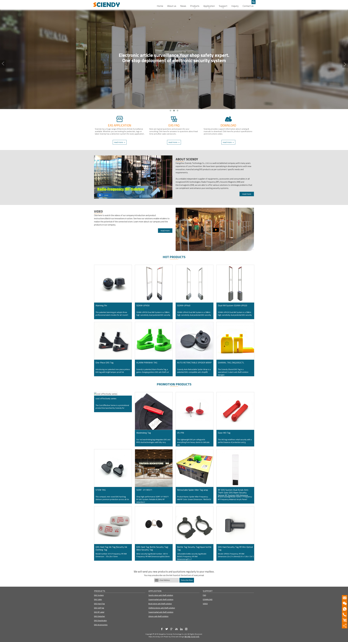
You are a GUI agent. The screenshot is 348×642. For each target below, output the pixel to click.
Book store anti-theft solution (160, 603)
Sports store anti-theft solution (160, 595)
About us (171, 6)
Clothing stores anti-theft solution (161, 608)
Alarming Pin (101, 305)
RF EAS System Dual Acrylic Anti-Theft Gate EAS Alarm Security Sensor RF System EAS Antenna (233, 491)
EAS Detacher (99, 616)
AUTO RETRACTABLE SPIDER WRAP (194, 362)
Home (160, 6)
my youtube (176, 628)
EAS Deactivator (100, 620)
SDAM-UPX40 (183, 305)
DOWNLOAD (207, 599)
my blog (171, 628)
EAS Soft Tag (99, 608)
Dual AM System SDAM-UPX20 (232, 305)
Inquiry (235, 6)
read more (246, 194)
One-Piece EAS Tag (105, 362)
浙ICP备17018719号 (191, 636)
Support (223, 6)
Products (194, 6)
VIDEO (205, 603)
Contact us (248, 6)
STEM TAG (101, 489)
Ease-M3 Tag (224, 432)
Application (209, 6)
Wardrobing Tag (143, 432)
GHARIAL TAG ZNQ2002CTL (231, 362)
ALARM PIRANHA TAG (146, 362)
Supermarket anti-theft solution (160, 599)
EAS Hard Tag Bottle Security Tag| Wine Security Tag (152, 548)
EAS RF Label (99, 612)
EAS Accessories (101, 624)
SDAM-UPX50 (143, 305)
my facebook (161, 628)
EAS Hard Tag (99, 603)
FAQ (204, 595)
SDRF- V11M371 (144, 489)
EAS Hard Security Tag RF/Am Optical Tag (235, 548)
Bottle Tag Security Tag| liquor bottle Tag (194, 548)
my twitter (166, 628)
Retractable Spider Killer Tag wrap (192, 489)
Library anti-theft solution (158, 616)
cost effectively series (106, 398)
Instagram (186, 628)
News (183, 6)
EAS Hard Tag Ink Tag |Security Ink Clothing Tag (111, 548)
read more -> (119, 142)
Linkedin (181, 628)
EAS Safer (98, 599)
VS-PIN (180, 432)
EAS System (99, 595)
